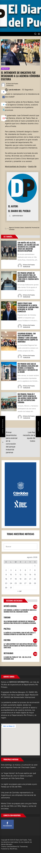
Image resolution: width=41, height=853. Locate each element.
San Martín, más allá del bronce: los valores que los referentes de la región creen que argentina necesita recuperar (28, 246)
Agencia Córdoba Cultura (16, 227)
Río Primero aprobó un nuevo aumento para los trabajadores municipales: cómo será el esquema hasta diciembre (28, 277)
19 (20, 579)
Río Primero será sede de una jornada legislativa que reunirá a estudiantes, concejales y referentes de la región (28, 368)
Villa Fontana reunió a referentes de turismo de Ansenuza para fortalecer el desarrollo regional (20, 622)
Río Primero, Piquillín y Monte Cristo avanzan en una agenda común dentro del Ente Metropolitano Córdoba (27, 398)
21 (30, 579)
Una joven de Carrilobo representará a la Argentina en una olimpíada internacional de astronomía (18, 795)
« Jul (19, 591)
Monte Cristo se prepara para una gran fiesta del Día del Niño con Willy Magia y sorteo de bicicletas (19, 806)
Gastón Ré (32, 166)
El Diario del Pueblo (12, 83)
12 (20, 574)
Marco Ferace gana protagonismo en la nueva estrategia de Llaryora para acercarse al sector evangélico (28, 307)
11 (15, 574)
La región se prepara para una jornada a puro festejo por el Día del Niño (19, 785)
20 (25, 579)
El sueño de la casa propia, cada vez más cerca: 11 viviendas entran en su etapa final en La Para (19, 634)
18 (16, 579)
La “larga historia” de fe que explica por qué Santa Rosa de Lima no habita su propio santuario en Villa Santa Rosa (20, 646)
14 (30, 574)
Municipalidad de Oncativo (15, 166)
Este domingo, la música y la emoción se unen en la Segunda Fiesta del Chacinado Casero (20, 611)
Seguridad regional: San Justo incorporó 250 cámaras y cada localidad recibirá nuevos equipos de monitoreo (28, 337)
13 (25, 574)
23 (6, 583)
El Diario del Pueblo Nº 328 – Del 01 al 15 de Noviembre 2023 (17, 658)
